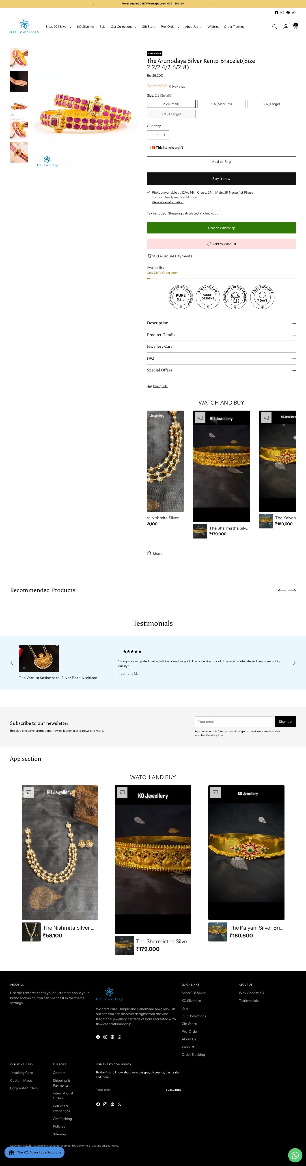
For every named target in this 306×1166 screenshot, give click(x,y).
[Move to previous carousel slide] (282, 591)
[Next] (213, 4)
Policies (59, 1126)
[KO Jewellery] (24, 26)
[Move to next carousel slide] (292, 590)
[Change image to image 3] (19, 105)
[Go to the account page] (284, 26)
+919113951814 (176, 3)
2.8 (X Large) (171, 114)
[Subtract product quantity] (151, 135)
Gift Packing (62, 1119)
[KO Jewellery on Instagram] (282, 13)
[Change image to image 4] (19, 129)
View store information (167, 202)
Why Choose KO (251, 993)
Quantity (154, 126)
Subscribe (174, 1089)
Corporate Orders (24, 1088)
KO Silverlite (191, 1001)
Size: (159, 95)
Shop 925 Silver (194, 993)
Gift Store (189, 1024)
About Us (189, 1039)
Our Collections (194, 1016)
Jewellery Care (21, 1073)
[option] (155, 469)
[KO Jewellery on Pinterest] (288, 13)
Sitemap (59, 1134)
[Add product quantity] (165, 135)
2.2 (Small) (171, 104)
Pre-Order (190, 1031)
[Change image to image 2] (19, 81)
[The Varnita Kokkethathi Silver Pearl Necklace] (59, 658)
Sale (185, 1008)
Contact (59, 1073)
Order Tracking (193, 1054)
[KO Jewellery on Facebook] (276, 13)
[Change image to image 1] (19, 58)
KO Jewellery (40, 1145)
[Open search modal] (274, 26)
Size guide (160, 386)
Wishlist (188, 1047)
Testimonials (249, 1001)
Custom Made (21, 1080)
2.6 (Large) (271, 104)
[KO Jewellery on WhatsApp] (294, 13)
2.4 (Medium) (221, 104)
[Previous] (93, 4)
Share (158, 553)
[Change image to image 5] (19, 152)
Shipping (175, 213)
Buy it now (221, 178)
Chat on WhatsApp (221, 228)
